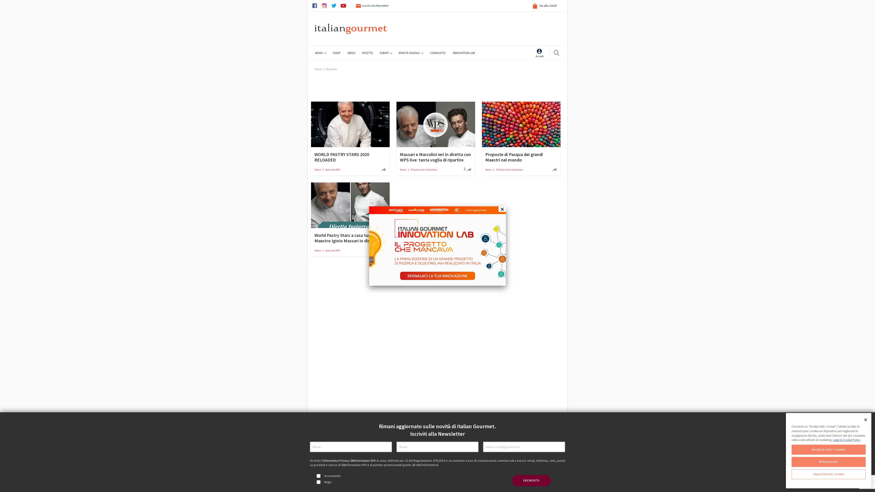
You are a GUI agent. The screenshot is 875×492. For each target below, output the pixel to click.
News (319, 53)
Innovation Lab (464, 53)
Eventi (384, 53)
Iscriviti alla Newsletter (375, 5)
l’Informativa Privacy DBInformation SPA (349, 461)
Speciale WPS (332, 169)
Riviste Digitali (409, 53)
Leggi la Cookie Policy (846, 440)
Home (318, 69)
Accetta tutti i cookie (828, 449)
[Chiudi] (866, 420)
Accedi (540, 56)
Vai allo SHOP (548, 6)
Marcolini (331, 69)
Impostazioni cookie (828, 474)
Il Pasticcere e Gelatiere (424, 169)
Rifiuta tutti (828, 462)
